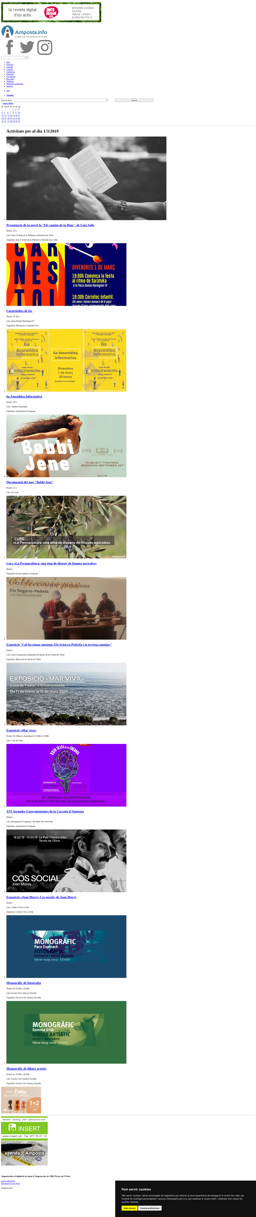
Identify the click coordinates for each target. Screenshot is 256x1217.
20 (8, 118)
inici (8, 91)
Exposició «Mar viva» (21, 730)
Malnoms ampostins (14, 84)
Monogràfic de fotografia (23, 983)
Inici (8, 62)
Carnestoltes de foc (19, 311)
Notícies (9, 64)
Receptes (10, 79)
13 (8, 115)
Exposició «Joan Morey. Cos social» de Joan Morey (41, 897)
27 (8, 121)
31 (19, 121)
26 (5, 121)
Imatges (9, 86)
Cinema (9, 69)
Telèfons (10, 81)
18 (2, 118)
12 (5, 115)
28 (11, 121)
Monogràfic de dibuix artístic (26, 1068)
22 (14, 118)
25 (2, 121)
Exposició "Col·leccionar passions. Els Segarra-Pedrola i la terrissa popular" (59, 644)
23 (16, 118)
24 (19, 118)
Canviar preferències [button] (149, 1208)
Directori (10, 74)
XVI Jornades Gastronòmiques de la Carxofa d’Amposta (45, 811)
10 (19, 112)
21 (11, 118)
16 (16, 115)
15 (14, 115)
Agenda (9, 67)
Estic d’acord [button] (129, 1208)
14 (11, 115)
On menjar (10, 76)
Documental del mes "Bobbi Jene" (29, 482)
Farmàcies (10, 72)
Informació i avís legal (10, 1183)
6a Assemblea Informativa (24, 396)
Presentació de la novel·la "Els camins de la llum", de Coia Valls (50, 225)
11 (2, 115)
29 (14, 121)
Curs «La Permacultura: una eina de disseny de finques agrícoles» (51, 563)
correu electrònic (8, 1181)
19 (5, 118)
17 (19, 115)
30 (16, 121)
